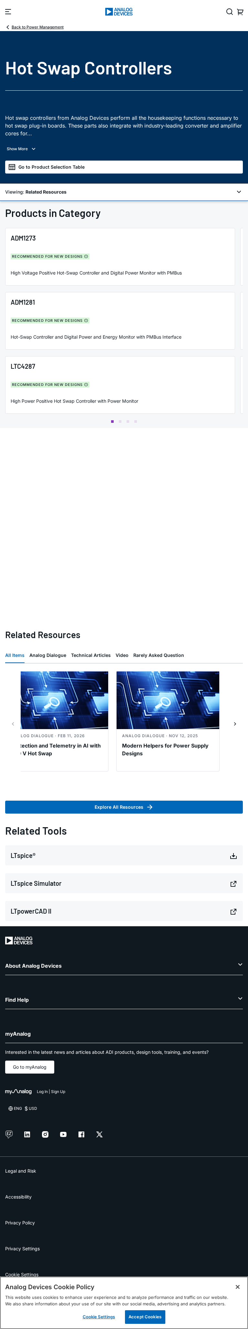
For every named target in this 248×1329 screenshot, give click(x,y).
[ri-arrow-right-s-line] (235, 724)
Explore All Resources (119, 807)
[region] (124, 1303)
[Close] (238, 1287)
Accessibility (18, 1196)
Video (122, 655)
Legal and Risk (20, 1171)
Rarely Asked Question (158, 655)
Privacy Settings (22, 1248)
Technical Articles (91, 655)
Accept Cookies (145, 1316)
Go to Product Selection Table (51, 167)
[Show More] (124, 149)
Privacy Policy (20, 1222)
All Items (15, 655)
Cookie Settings (21, 1274)
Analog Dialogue (47, 655)
